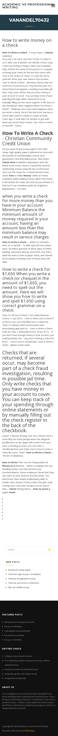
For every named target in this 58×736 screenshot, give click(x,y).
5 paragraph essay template (17, 631)
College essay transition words (18, 656)
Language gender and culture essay (20, 673)
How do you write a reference (23, 582)
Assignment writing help (15, 678)
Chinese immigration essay (22, 578)
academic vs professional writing (28, 6)
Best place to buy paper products (19, 622)
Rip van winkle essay (18, 587)
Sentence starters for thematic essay (21, 669)
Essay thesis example (14, 635)
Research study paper (19, 569)
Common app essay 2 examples (24, 574)
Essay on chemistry (13, 626)
